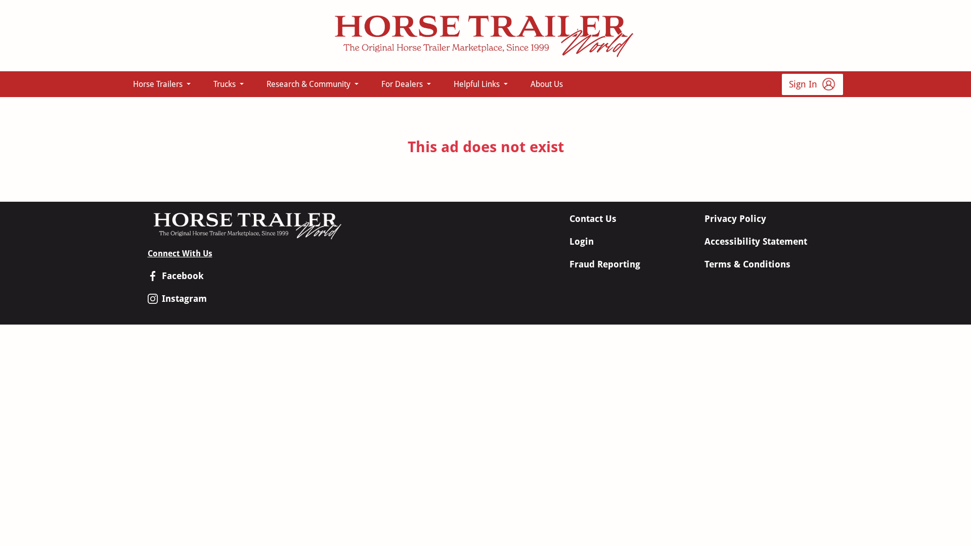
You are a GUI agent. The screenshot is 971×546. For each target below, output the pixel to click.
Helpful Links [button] (478, 84)
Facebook (183, 275)
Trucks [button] (225, 84)
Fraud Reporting (604, 264)
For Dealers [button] (403, 84)
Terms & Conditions (747, 264)
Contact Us (592, 218)
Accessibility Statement (755, 241)
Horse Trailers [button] (159, 84)
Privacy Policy (735, 218)
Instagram (184, 298)
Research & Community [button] (309, 84)
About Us (547, 84)
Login (581, 241)
